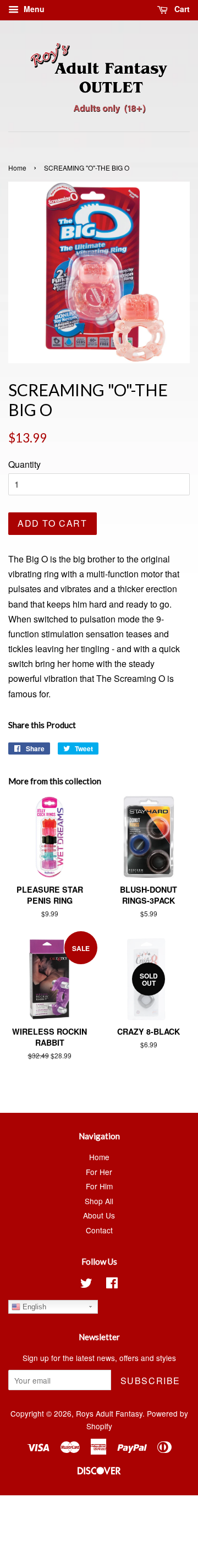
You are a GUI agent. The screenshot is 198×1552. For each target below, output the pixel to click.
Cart (181, 8)
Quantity (24, 464)
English (33, 1307)
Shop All (99, 1200)
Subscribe (150, 1380)
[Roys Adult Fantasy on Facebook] (112, 1284)
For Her (99, 1171)
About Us (99, 1215)
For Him (99, 1186)
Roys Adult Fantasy (109, 1413)
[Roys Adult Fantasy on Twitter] (86, 1284)
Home (17, 167)
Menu (33, 8)
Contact (99, 1230)
